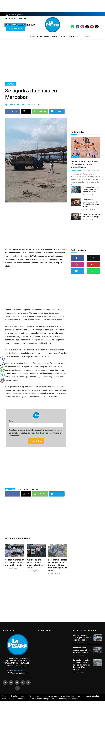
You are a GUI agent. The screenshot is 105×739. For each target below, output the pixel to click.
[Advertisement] (52, 61)
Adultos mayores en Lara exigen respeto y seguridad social (14, 562)
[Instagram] (82, 26)
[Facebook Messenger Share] (2, 375)
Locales (10, 84)
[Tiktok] (97, 26)
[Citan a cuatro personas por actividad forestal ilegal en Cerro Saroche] (76, 202)
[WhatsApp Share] (2, 369)
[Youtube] (92, 26)
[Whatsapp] (72, 26)
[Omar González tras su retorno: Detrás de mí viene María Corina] (76, 189)
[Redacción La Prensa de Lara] (6, 104)
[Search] (97, 36)
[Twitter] (87, 26)
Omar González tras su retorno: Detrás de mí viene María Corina (91, 189)
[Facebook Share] (2, 358)
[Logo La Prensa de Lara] (52, 24)
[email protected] (21, 671)
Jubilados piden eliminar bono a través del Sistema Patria (82, 650)
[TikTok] (22, 682)
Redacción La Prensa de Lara (22, 104)
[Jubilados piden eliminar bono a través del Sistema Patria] (36, 550)
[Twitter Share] (2, 364)
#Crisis (19, 489)
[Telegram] (77, 271)
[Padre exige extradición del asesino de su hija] (76, 216)
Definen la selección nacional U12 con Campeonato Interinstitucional (84, 164)
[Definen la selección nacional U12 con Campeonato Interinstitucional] (85, 147)
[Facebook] (77, 26)
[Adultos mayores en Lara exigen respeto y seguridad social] (14, 550)
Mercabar (35, 489)
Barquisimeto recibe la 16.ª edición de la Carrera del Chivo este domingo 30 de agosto (57, 565)
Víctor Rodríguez (78, 170)
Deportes (75, 157)
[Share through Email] (2, 380)
